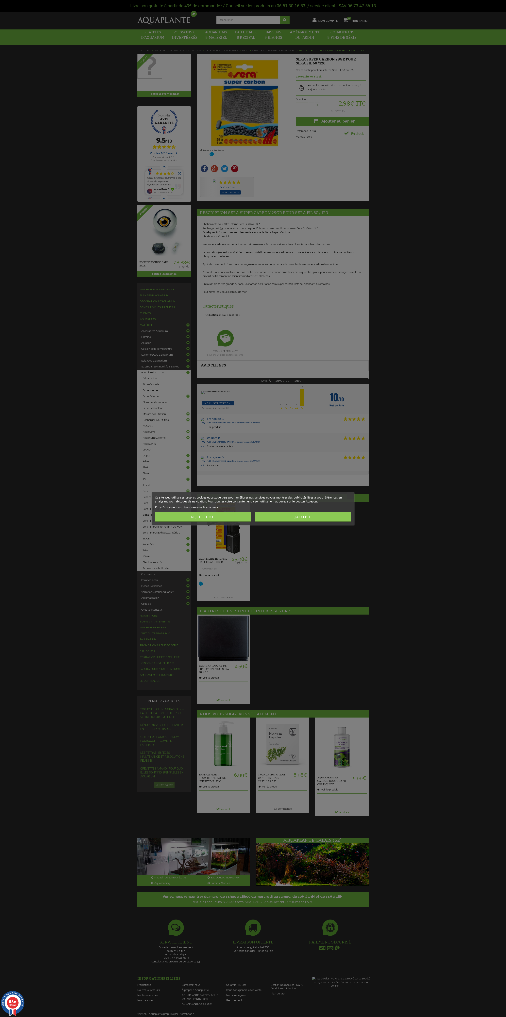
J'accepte (303, 516)
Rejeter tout (203, 516)
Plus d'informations (168, 507)
